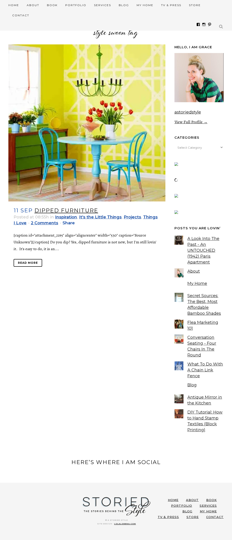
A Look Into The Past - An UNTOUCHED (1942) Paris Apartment (203, 250)
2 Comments (44, 222)
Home (173, 500)
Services (208, 505)
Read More (28, 262)
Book (211, 500)
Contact (215, 517)
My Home (197, 283)
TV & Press (168, 517)
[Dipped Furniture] (86, 122)
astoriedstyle (187, 112)
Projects (132, 217)
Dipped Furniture (66, 210)
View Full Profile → (191, 122)
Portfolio (181, 505)
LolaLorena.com (125, 524)
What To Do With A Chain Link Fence (205, 370)
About (193, 271)
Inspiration (66, 217)
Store (192, 517)
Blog (192, 385)
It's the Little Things (100, 217)
